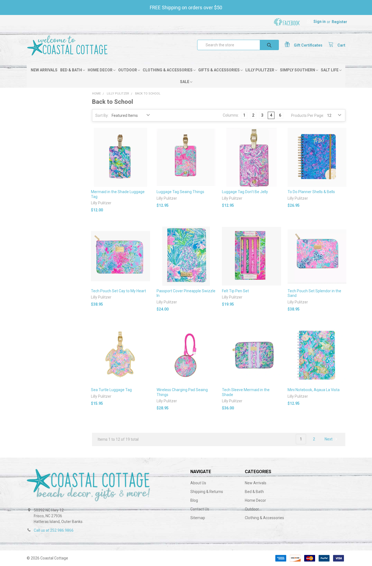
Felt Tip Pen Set (235, 291)
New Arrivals (44, 70)
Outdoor (128, 70)
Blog (194, 500)
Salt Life (330, 70)
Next (329, 439)
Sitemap (197, 518)
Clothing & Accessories (168, 70)
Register (339, 22)
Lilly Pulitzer (260, 70)
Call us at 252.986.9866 (54, 530)
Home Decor (100, 70)
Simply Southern (298, 70)
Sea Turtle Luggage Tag (111, 390)
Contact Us (199, 509)
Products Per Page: (307, 115)
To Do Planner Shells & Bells (311, 192)
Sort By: (102, 115)
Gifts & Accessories (219, 70)
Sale (185, 82)
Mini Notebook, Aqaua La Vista (314, 390)
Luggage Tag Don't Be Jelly (245, 192)
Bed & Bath (71, 70)
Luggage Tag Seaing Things (180, 192)
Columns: (231, 115)
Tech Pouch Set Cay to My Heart (118, 291)
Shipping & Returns (206, 491)
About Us (198, 483)
